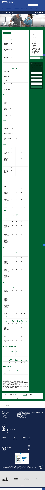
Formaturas (3, 445)
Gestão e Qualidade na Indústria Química (22, 419)
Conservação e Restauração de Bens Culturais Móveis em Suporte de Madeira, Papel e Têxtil (30, 412)
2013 (29, 447)
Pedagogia (3, 428)
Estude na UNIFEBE (24, 8)
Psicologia (3, 431)
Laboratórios (6, 398)
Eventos (3, 444)
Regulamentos (18, 398)
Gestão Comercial (4, 425)
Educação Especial (4, 417)
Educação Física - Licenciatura (6, 419)
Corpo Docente (18, 394)
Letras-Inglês (3, 426)
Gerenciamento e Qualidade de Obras (22, 417)
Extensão (30, 394)
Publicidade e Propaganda (5, 432)
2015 (29, 445)
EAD (11, 12)
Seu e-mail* (33, 75)
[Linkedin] (8, 405)
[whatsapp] (9, 405)
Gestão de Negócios (20, 418)
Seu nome (32, 71)
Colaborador (7, 12)
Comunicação (23, 440)
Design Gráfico (4, 415)
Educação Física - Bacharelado (6, 418)
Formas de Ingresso (4, 446)
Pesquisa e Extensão (9, 8)
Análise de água (15, 439)
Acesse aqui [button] (31, 488)
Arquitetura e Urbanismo (5, 412)
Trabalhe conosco (24, 439)
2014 (29, 446)
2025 (29, 440)
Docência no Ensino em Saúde (21, 416)
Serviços (37, 8)
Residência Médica (4, 449)
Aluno (3, 12)
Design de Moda (4, 414)
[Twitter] (6, 405)
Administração (4, 411)
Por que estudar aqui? (5, 448)
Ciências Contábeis (4, 413)
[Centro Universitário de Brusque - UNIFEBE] (7, 1)
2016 (29, 444)
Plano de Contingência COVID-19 (6, 447)
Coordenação (11, 394)
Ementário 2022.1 (7, 33)
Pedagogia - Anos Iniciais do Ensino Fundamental (8, 429)
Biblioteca (3, 439)
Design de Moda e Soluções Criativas (22, 414)
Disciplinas (25, 394)
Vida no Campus (31, 8)
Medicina (3, 427)
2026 (29, 439)
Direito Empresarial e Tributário (21, 415)
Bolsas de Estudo (17, 8)
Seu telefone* (33, 78)
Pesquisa (12, 398)
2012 (29, 448)
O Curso (5, 394)
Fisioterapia (3, 424)
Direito (3, 416)
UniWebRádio (3, 450)
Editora (14, 440)
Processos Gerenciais (5, 430)
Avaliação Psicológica (20, 411)
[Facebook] (4, 405)
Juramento (36, 394)
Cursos (3, 8)
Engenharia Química (4, 423)
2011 (29, 449)
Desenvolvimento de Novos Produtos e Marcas (23, 413)
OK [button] (43, 488)
